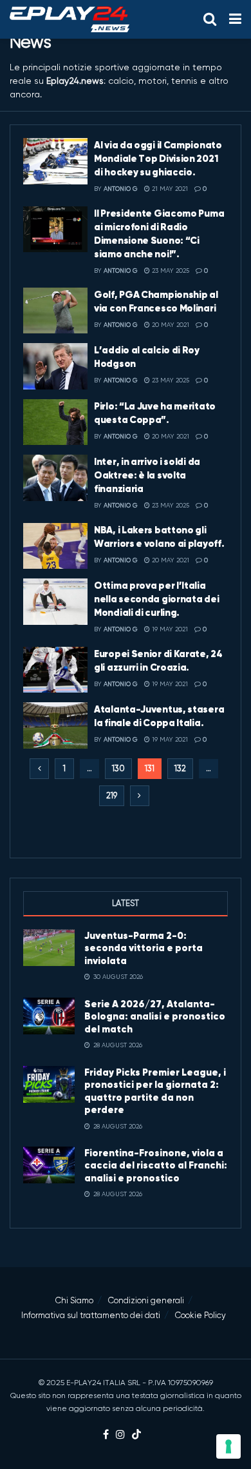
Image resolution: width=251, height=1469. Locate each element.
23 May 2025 (169, 270)
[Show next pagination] (139, 795)
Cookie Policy (200, 1315)
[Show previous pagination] (39, 768)
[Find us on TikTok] (136, 1435)
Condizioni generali (146, 1300)
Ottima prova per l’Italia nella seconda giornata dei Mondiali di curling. (156, 598)
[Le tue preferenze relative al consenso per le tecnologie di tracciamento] (228, 1446)
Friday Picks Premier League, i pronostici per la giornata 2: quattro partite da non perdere (155, 1091)
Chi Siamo (74, 1300)
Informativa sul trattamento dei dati (90, 1315)
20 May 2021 (169, 324)
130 (118, 768)
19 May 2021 (169, 629)
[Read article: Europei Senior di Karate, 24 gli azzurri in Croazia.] (55, 670)
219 (111, 795)
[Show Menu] (235, 19)
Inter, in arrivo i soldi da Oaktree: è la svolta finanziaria (147, 475)
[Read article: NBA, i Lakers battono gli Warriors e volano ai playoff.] (55, 546)
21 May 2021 (169, 188)
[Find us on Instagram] (120, 1435)
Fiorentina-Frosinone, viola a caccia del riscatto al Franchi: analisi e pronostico (155, 1165)
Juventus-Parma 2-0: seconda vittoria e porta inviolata (143, 948)
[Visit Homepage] (69, 19)
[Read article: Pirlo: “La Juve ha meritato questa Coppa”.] (55, 422)
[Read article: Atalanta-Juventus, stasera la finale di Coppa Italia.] (55, 725)
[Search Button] (209, 19)
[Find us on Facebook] (106, 1435)
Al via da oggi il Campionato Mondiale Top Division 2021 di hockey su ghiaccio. (158, 158)
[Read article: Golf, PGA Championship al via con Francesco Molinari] (55, 311)
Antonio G (121, 188)
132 (180, 768)
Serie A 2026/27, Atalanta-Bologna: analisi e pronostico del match (154, 1016)
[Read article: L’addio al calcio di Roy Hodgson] (55, 366)
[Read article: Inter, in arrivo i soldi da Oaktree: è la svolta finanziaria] (55, 478)
